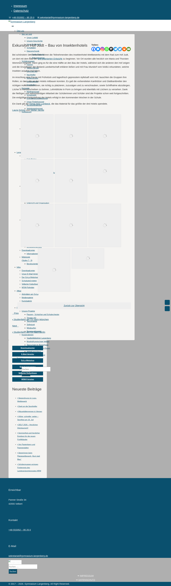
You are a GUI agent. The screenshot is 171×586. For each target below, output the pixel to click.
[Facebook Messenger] (98, 49)
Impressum (20, 5)
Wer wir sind (27, 34)
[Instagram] (102, 49)
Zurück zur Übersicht (74, 305)
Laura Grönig (18, 110)
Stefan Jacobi (37, 110)
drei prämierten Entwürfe (50, 59)
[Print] (124, 49)
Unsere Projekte (28, 311)
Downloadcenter (28, 348)
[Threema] (111, 49)
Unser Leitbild (32, 38)
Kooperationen (27, 335)
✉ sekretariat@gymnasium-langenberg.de (58, 17)
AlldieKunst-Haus (34, 352)
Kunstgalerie (27, 301)
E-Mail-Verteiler (27, 354)
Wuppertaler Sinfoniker (36, 355)
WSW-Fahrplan (27, 379)
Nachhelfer (31, 75)
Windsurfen (31, 328)
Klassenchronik (33, 51)
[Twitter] (120, 49)
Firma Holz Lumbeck (39, 104)
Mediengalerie (27, 298)
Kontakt (20, 362)
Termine (20, 358)
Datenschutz (21, 10)
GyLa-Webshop (27, 360)
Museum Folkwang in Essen (38, 348)
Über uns (20, 31)
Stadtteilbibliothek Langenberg (39, 338)
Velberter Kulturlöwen (28, 373)
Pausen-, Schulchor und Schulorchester (43, 314)
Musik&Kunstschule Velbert (38, 341)
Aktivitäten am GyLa (30, 294)
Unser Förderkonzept (35, 102)
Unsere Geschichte (35, 41)
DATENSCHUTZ (86, 580)
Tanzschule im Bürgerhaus (37, 345)
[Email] (128, 49)
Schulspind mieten (28, 367)
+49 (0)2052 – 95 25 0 (23, 17)
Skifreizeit (31, 325)
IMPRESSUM (87, 575)
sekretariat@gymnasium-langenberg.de (28, 556)
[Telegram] (115, 49)
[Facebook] (93, 49)
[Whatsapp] (107, 49)
